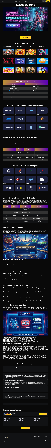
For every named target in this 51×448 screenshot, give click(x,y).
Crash (30, 46)
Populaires (8, 46)
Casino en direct (19, 46)
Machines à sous (41, 46)
